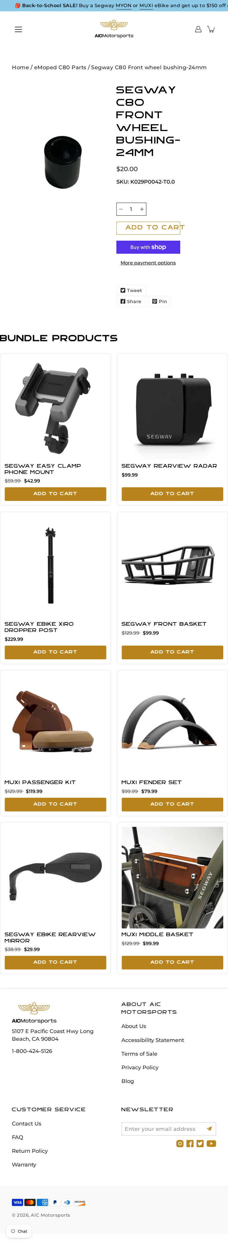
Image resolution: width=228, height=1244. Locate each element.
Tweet (134, 290)
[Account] (198, 29)
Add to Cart (56, 494)
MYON (124, 5)
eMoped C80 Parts (60, 67)
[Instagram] (179, 1143)
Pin (163, 301)
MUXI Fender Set (152, 783)
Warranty (24, 1164)
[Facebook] (190, 1143)
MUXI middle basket (158, 935)
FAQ (17, 1137)
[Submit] (209, 1129)
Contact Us (26, 1123)
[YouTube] (211, 1143)
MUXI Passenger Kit (40, 783)
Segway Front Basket (164, 624)
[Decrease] (120, 209)
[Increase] (141, 209)
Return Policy (30, 1151)
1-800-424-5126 (32, 1051)
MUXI (146, 5)
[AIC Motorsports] (114, 29)
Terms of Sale (139, 1054)
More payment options (148, 263)
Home (20, 67)
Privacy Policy (140, 1067)
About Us (133, 1026)
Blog (127, 1081)
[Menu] (18, 29)
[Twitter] (200, 1143)
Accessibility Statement (152, 1040)
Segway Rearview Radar (169, 466)
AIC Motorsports (50, 1215)
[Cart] (211, 29)
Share (134, 301)
